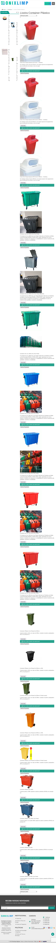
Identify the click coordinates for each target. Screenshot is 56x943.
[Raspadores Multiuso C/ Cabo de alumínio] (13, 24)
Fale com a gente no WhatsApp (31, 71)
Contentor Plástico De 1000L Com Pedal (29, 818)
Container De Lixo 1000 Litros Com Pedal (29, 234)
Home (4, 9)
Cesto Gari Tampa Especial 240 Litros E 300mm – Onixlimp (33, 176)
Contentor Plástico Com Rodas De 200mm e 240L (31, 668)
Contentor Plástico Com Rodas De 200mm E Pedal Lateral (33, 695)
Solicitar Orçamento (24, 73)
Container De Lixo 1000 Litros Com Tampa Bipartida (32, 293)
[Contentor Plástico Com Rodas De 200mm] (13, 59)
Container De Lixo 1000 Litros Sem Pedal (29, 353)
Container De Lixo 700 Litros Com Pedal (29, 533)
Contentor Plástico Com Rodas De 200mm (30, 631)
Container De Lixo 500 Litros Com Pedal (29, 413)
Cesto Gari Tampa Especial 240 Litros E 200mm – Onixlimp (33, 119)
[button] (16, 12)
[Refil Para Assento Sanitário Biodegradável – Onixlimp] (5, 51)
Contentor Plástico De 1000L (26, 789)
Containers (9, 9)
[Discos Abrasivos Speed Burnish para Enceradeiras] (5, 17)
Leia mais (23, 68)
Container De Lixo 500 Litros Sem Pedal (29, 473)
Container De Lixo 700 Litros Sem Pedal (29, 593)
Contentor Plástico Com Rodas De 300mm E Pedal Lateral (33, 760)
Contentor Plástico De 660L (26, 847)
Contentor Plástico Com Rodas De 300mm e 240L (31, 732)
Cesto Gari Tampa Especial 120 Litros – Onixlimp (31, 62)
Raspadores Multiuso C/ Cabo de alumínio (17, 33)
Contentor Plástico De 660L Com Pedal (29, 876)
